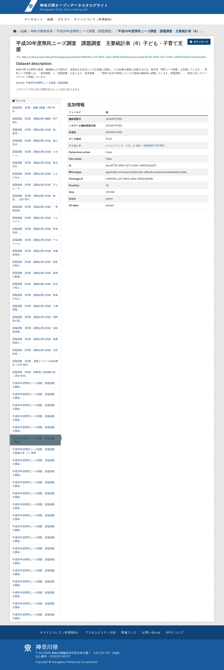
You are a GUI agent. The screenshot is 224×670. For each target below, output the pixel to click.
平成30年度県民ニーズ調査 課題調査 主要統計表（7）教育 (34, 451)
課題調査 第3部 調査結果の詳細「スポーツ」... (35, 153)
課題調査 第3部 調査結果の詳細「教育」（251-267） (33, 197)
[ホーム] (15, 31)
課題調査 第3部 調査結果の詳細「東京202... (35, 164)
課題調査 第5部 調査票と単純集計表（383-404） (33, 374)
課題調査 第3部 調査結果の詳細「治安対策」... (35, 351)
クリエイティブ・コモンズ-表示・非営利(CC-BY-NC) (135, 145)
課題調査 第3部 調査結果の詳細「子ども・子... (35, 186)
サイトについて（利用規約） (94, 19)
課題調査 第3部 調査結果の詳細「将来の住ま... (35, 296)
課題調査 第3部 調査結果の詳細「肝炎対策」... (35, 230)
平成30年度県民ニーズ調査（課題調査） (85, 31)
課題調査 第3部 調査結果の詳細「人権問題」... (35, 307)
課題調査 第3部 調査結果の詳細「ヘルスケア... (35, 219)
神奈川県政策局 (42, 31)
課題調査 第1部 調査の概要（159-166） (33, 109)
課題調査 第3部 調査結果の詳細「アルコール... (35, 241)
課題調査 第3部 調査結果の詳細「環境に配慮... (35, 274)
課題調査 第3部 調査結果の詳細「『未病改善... (35, 208)
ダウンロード (201, 41)
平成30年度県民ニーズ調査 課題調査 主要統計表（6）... (160, 31)
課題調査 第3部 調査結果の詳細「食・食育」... (35, 131)
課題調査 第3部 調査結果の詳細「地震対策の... (35, 340)
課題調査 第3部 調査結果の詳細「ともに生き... (35, 175)
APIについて (175, 632)
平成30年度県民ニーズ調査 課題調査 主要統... (34, 385)
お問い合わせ (151, 632)
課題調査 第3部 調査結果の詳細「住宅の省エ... (35, 285)
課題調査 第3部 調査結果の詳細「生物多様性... (35, 252)
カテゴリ (64, 19)
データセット (33, 19)
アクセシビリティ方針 (100, 632)
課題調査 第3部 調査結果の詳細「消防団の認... (35, 318)
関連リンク (129, 632)
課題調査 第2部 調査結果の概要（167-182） (35, 120)
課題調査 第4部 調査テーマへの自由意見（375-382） (35, 362)
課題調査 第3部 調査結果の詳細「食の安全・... (35, 142)
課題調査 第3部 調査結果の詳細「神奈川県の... (35, 263)
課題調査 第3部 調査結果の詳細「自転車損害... (35, 329)
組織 (50, 19)
